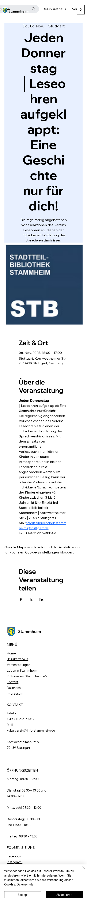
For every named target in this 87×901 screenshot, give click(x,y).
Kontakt (12, 682)
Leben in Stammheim (22, 670)
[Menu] (79, 11)
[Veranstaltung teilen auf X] (31, 599)
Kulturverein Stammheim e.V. (27, 676)
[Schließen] (81, 870)
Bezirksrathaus (17, 659)
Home (11, 653)
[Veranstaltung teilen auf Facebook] (21, 599)
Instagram (14, 862)
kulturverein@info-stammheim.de (31, 730)
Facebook (14, 856)
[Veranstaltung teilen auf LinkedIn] (41, 599)
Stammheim (18, 11)
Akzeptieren (64, 894)
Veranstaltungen (18, 665)
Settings (23, 894)
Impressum (15, 693)
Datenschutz (16, 688)
